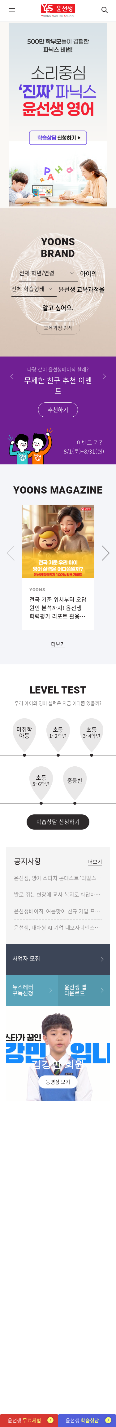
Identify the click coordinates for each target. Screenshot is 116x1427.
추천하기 (58, 409)
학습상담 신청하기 (57, 822)
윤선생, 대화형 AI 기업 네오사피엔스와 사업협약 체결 (58, 927)
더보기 (58, 644)
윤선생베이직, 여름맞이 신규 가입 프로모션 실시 (58, 911)
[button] (12, 376)
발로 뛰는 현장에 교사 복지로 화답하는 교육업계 (58, 894)
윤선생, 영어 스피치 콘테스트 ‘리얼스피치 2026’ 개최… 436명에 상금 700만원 (58, 878)
